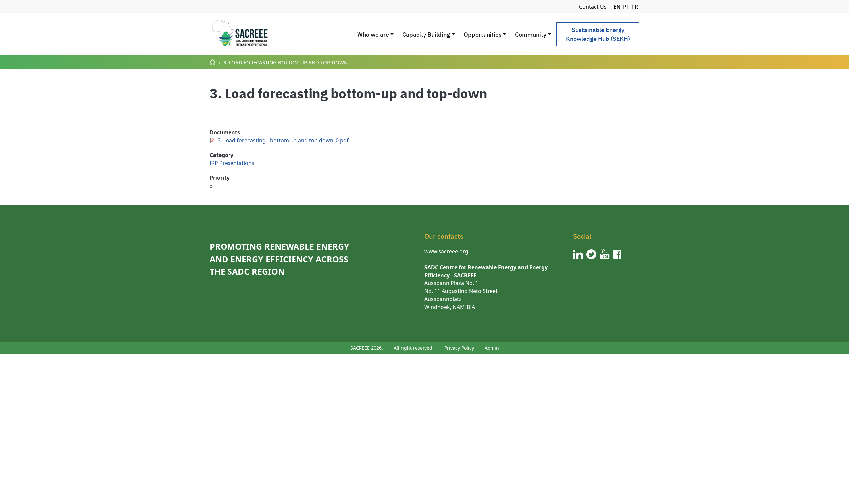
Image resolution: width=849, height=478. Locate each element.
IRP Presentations (232, 163)
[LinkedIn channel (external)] (578, 254)
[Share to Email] (266, 117)
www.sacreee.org (446, 251)
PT (626, 6)
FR (635, 6)
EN (616, 6)
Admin (492, 348)
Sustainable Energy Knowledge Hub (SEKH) (598, 34)
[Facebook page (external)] (617, 254)
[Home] (240, 34)
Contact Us (593, 6)
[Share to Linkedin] (254, 117)
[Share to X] (228, 117)
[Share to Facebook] (216, 117)
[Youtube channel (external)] (605, 254)
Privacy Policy (459, 348)
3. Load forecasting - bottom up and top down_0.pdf (283, 140)
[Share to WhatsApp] (241, 117)
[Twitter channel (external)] (591, 254)
